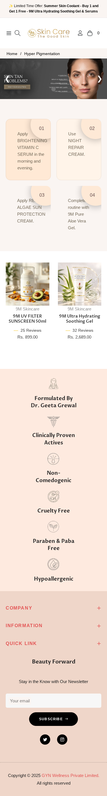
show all (53, 354)
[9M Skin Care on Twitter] (45, 739)
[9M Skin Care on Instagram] (62, 739)
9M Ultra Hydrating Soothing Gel (79, 319)
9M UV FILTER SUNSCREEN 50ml (27, 319)
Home (12, 53)
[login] (78, 33)
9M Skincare (27, 308)
